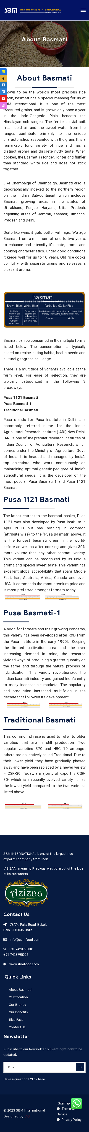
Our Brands (17, 1004)
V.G (27, 1116)
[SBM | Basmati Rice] (32, 10)
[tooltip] (3, 71)
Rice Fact (16, 1019)
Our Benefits (18, 1012)
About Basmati (20, 989)
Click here (37, 1079)
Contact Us (17, 1027)
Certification (18, 997)
